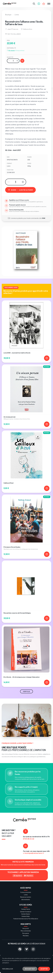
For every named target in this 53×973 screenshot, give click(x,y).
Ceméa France (25, 909)
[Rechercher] (34, 3)
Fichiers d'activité (25, 892)
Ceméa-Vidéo (26, 916)
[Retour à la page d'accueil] (10, 4)
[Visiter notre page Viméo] (26, 949)
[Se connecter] (39, 3)
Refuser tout (30, 969)
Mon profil (26, 928)
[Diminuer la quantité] (9, 60)
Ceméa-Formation (25, 911)
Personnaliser (7, 969)
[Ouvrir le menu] (48, 3)
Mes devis (25, 935)
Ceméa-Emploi (25, 914)
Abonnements (25, 899)
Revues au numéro (25, 897)
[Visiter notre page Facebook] (19, 949)
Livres (17, 15)
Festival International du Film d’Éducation (25, 918)
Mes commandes (26, 931)
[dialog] (26, 963)
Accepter (44, 969)
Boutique (8, 15)
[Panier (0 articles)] (44, 3)
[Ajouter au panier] (22, 61)
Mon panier (25, 933)
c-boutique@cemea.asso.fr (33, 853)
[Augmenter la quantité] (17, 60)
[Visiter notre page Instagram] (33, 949)
